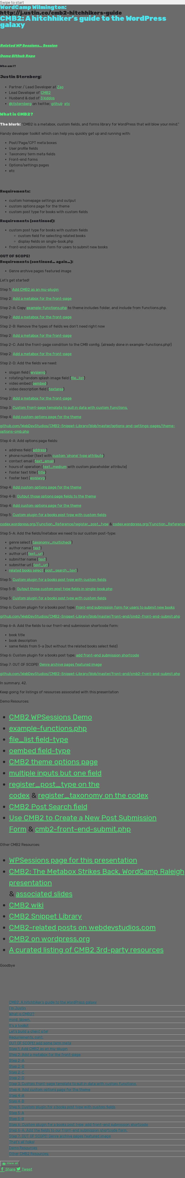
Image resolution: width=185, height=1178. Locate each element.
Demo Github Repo (17, 56)
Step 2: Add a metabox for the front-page (45, 1054)
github (56, 104)
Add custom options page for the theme (47, 417)
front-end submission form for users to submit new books (125, 607)
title (41, 472)
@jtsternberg (20, 104)
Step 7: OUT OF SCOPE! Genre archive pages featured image (60, 1136)
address (39, 450)
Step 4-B (16, 1101)
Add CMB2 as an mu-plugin (35, 289)
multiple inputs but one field (55, 773)
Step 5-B (16, 1119)
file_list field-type (38, 739)
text (36, 548)
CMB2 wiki (26, 905)
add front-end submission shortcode (107, 655)
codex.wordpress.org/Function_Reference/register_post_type (54, 524)
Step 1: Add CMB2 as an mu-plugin (38, 1049)
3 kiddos (48, 98)
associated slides (44, 893)
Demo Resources (23, 1148)
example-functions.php (47, 308)
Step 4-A (16, 1095)
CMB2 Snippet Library (45, 916)
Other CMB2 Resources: (29, 1154)
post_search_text (61, 570)
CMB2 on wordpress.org (49, 938)
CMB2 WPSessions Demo (50, 717)
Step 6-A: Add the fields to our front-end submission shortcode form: (68, 1130)
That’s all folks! (22, 1142)
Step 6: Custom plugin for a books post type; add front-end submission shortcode (78, 1124)
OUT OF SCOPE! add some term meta (40, 1043)
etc (67, 104)
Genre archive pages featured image (70, 664)
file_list (77, 378)
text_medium (55, 467)
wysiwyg (37, 372)
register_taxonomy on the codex (93, 795)
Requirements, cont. (26, 1037)
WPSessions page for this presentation (73, 860)
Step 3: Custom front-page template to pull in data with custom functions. (73, 1084)
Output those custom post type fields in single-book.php (64, 589)
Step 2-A (16, 1060)
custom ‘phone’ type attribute (78, 456)
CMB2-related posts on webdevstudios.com (82, 927)
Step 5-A (16, 1113)
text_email (44, 461)
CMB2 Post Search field (48, 806)
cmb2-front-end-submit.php (83, 829)
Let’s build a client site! (28, 1031)
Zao (60, 87)
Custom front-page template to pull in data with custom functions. (70, 407)
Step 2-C (16, 1072)
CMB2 (46, 93)
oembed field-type (39, 750)
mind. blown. (19, 1019)
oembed (39, 383)
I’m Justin (17, 1008)
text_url (35, 554)
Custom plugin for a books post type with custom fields (59, 515)
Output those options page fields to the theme (56, 496)
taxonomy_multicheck (51, 542)
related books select (26, 570)
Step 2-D (16, 1078)
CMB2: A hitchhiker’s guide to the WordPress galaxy (53, 1002)
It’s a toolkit (19, 1025)
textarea (56, 389)
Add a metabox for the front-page (42, 298)
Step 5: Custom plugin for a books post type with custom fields (62, 1107)
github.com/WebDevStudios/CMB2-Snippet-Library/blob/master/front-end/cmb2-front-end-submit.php (90, 616)
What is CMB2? (21, 1014)
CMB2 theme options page (53, 761)
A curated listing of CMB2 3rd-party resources (86, 949)
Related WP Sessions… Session (28, 45)
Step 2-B (16, 1066)
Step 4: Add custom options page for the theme (49, 1089)
